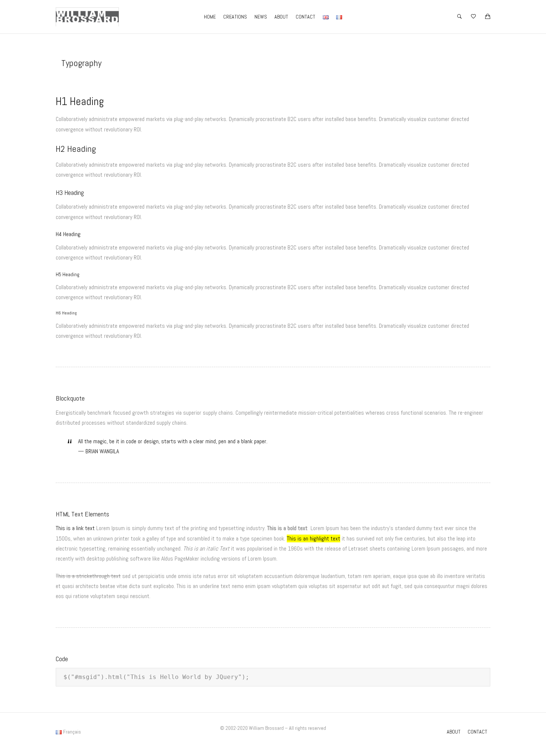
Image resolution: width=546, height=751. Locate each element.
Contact (305, 16)
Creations (235, 16)
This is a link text (75, 528)
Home (210, 16)
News (260, 16)
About (281, 16)
